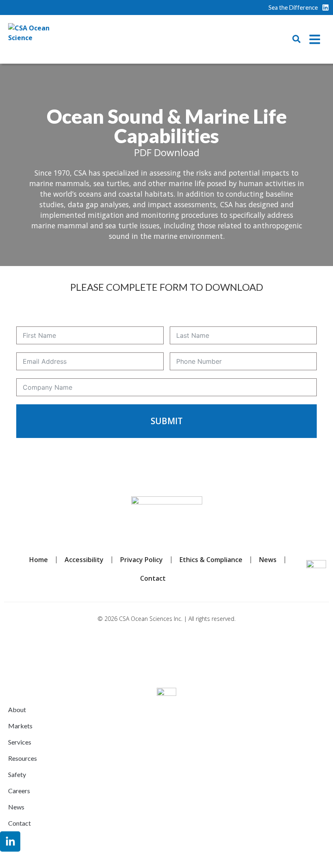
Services (19, 742)
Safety (17, 774)
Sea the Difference (293, 7)
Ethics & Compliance (210, 559)
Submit (167, 421)
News (268, 559)
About (17, 709)
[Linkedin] (325, 7)
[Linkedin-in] (10, 841)
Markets (20, 726)
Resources (22, 758)
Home (38, 559)
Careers (19, 790)
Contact (153, 578)
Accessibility (84, 559)
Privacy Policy (141, 559)
